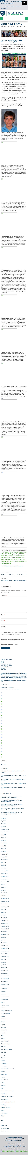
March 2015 (4, 942)
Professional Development (7, 1068)
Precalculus (3, 1063)
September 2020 (5, 832)
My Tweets (3, 764)
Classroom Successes (6, 1010)
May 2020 (3, 837)
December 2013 (5, 976)
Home (2, 1)
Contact (18, 6)
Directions (14, 1145)
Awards (2, 1002)
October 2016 (4, 904)
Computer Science (5, 1013)
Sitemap (21, 1147)
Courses (3, 1016)
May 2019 (3, 848)
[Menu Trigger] (24, 3)
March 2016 (4, 917)
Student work (4, 1093)
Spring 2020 (20, 561)
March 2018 (4, 868)
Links (2, 1035)
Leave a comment (19, 44)
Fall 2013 (6, 552)
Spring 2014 (20, 552)
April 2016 (3, 915)
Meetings (3, 1055)
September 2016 (5, 906)
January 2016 (4, 923)
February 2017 (4, 895)
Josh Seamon (10, 44)
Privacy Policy (15, 1147)
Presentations (4, 1066)
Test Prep (3, 1104)
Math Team (3, 8)
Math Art (3, 1038)
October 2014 (4, 953)
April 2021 (3, 826)
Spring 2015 (15, 554)
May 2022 (3, 821)
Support (19, 1145)
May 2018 (3, 865)
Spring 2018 (4, 559)
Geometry (3, 1027)
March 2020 (4, 843)
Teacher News (4, 1099)
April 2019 (3, 851)
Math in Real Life (5, 1041)
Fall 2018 (10, 559)
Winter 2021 (7, 563)
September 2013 (5, 984)
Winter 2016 (4, 555)
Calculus (3, 1007)
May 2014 (3, 962)
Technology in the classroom (8, 1102)
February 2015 (4, 945)
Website (3, 626)
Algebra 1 (3, 991)
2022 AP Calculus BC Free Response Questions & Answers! (13, 579)
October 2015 (4, 931)
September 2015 (5, 934)
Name (3, 615)
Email (3, 620)
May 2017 (3, 887)
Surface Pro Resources (7, 6)
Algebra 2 (3, 994)
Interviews (3, 1032)
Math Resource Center (7, 3)
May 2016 (3, 912)
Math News (8, 566)
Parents (3, 1060)
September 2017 (5, 881)
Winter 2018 (20, 557)
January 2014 (4, 973)
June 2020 (3, 834)
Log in (2, 1122)
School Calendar (22, 1146)
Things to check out (5, 1107)
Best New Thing (5, 1005)
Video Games (4, 1113)
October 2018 (4, 859)
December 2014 (5, 948)
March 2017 (4, 893)
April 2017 (3, 890)
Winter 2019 (17, 559)
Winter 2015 (7, 554)
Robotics (3, 1071)
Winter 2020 (13, 561)
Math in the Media (5, 1043)
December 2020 (5, 829)
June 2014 (3, 959)
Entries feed (4, 1125)
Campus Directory (7, 1146)
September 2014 (5, 956)
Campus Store (15, 1146)
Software (3, 1085)
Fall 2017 (14, 557)
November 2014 (5, 951)
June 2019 (3, 845)
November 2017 (5, 879)
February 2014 (4, 970)
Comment (4, 595)
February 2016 (4, 920)
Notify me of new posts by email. (10, 644)
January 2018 (4, 873)
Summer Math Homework (7, 687)
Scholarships (4, 1074)
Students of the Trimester (17, 566)
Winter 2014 (13, 552)
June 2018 (3, 862)
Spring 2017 (7, 557)
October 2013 (4, 981)
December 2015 (5, 926)
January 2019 (4, 857)
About (7, 1)
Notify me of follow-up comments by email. (12, 639)
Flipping (3, 1024)
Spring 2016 (11, 555)
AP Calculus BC (4, 999)
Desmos (3, 1021)
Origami (3, 1057)
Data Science (4, 1019)
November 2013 (5, 978)
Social (2, 1082)
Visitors (2, 1115)
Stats (2, 1088)
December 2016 (5, 898)
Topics (2, 1110)
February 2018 (4, 870)
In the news (3, 1030)
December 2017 (5, 876)
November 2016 (5, 901)
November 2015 (5, 929)
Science (3, 1077)
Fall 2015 (21, 554)
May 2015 (3, 937)
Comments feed (5, 1128)
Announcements (5, 996)
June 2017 (3, 884)
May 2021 (3, 823)
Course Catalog (4, 684)
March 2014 (4, 967)
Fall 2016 (18, 555)
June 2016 (3, 909)
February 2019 (4, 854)
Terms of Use (9, 1147)
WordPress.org (4, 1131)
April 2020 (3, 840)
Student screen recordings (7, 1091)
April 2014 (3, 964)
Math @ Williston (11, 24)
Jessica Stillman (5, 808)
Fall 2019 (6, 561)
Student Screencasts (17, 1)
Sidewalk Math (4, 1079)
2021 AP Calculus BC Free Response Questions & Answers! (13, 573)
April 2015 (3, 940)
